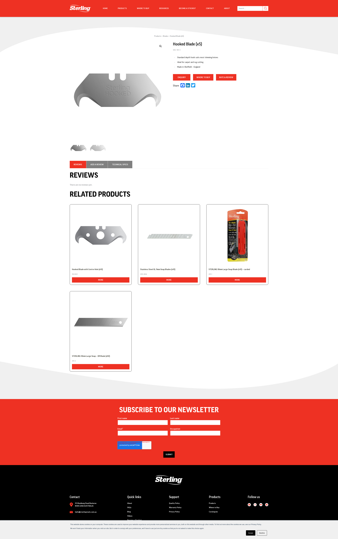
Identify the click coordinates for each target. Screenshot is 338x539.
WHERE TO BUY (203, 77)
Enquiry (182, 77)
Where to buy (143, 8)
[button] (160, 46)
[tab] (77, 164)
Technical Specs (120, 164)
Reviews (78, 164)
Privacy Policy (174, 512)
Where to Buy (214, 507)
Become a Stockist (187, 8)
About (227, 8)
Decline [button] (262, 533)
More (100, 280)
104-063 (75, 274)
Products (122, 8)
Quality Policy (174, 503)
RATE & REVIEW (226, 77)
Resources (164, 8)
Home (105, 8)
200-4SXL (143, 274)
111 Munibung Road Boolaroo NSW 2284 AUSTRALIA (85, 504)
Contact (210, 8)
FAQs (129, 507)
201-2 (74, 361)
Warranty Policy (175, 507)
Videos (129, 516)
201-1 (210, 274)
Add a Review (97, 164)
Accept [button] (250, 533)
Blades (165, 36)
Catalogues (213, 512)
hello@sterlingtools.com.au (86, 512)
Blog (129, 512)
